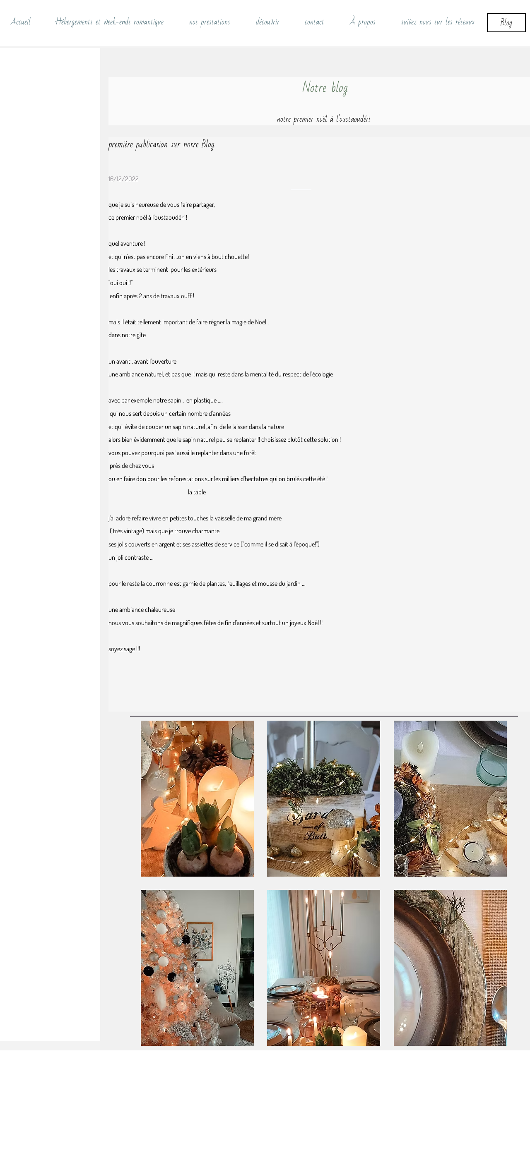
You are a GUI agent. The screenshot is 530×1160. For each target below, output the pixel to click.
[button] (197, 799)
